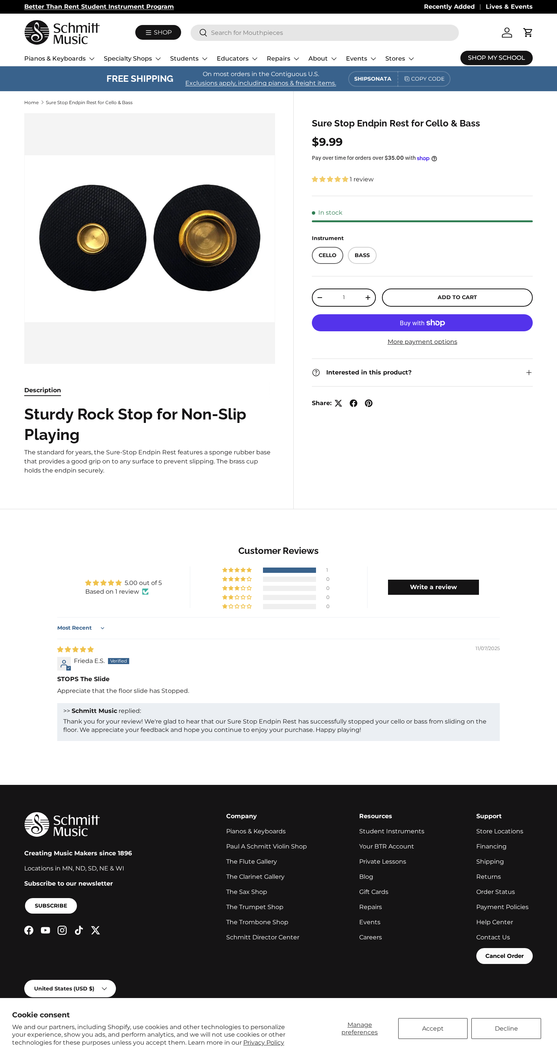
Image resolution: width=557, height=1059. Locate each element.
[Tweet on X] (338, 403)
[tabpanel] (149, 439)
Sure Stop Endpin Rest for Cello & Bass (89, 102)
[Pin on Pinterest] (368, 403)
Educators (233, 58)
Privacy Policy (263, 1042)
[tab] (42, 390)
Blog (366, 876)
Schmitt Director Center (262, 937)
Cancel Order (504, 955)
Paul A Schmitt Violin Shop (266, 846)
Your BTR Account (386, 846)
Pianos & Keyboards (55, 58)
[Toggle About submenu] (333, 58)
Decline (506, 1028)
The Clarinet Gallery (255, 876)
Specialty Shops (128, 58)
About (318, 58)
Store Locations (499, 831)
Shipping (490, 861)
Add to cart (457, 297)
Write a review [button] (433, 587)
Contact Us (493, 937)
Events (356, 58)
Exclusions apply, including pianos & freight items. (260, 83)
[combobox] (325, 33)
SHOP (162, 32)
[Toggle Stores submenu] (411, 58)
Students (184, 58)
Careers (370, 937)
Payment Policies (502, 907)
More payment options (422, 341)
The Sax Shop (246, 891)
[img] (75, 649)
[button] (331, 179)
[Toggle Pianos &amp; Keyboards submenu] (91, 58)
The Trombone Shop (257, 922)
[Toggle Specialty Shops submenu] (158, 58)
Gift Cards (373, 891)
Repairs (278, 58)
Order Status (495, 891)
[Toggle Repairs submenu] (296, 58)
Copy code (427, 78)
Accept (433, 1028)
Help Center (494, 922)
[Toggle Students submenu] (204, 58)
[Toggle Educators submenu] (254, 58)
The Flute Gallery (251, 861)
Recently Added (449, 6)
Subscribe (51, 905)
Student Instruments (391, 831)
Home (31, 102)
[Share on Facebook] (353, 403)
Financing (491, 846)
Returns (488, 876)
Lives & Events (509, 6)
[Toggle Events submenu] (373, 58)
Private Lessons (382, 861)
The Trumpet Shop (254, 907)
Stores (395, 58)
